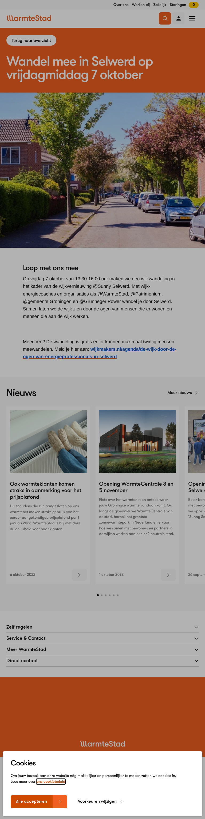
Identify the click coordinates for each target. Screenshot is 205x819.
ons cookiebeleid (51, 781)
